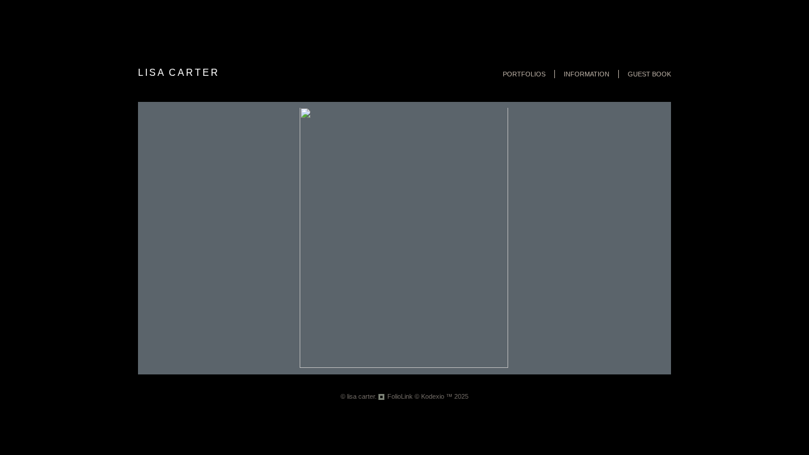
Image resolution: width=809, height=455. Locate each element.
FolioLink (400, 396)
